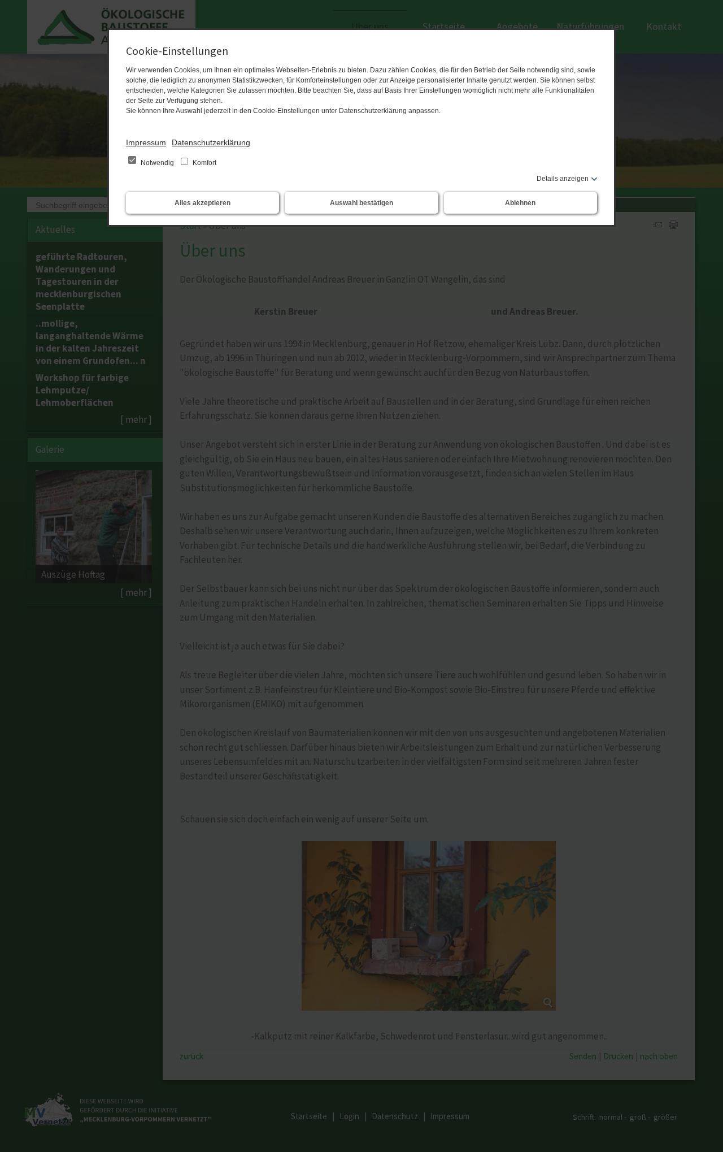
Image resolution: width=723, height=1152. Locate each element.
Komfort (203, 163)
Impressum (146, 142)
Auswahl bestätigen (361, 203)
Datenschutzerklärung (211, 142)
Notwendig (157, 163)
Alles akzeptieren (202, 203)
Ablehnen (520, 203)
